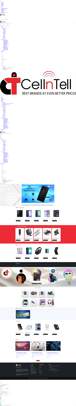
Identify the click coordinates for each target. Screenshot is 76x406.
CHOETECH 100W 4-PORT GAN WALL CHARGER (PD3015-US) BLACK (29, 238)
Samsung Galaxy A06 (36, 219)
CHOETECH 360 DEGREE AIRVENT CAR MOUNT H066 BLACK (55, 238)
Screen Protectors (5, 120)
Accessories (2, 117)
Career (2, 56)
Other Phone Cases (6, 41)
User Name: (1, 384)
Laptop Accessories (6, 43)
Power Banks (5, 44)
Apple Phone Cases (6, 40)
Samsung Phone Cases (6, 119)
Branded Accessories (4, 47)
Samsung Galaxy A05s (45, 219)
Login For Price (18, 334)
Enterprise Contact (4, 69)
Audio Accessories (5, 123)
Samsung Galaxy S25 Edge (19, 219)
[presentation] (60, 207)
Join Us (17, 317)
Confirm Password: (2, 393)
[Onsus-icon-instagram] (54, 371)
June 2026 (2, 3)
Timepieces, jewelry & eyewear (4, 12)
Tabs (2, 51)
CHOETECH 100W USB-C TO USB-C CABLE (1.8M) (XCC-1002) (37, 238)
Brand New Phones (4, 106)
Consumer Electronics (6, 125)
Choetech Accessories (6, 49)
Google (4, 108)
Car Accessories (5, 124)
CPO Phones (3, 36)
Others (4, 35)
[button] (36, 203)
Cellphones (2, 9)
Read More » (17, 356)
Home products (3, 11)
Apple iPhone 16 (54, 219)
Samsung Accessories (6, 48)
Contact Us (2, 98)
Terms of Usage (4, 68)
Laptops (3, 129)
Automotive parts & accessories (4, 8)
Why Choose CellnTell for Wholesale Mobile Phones (8, 67)
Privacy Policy (4, 66)
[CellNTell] (2, 15)
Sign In (1, 20)
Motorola (4, 30)
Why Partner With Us (4, 59)
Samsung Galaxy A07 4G (27, 219)
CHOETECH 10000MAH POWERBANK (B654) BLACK (20, 238)
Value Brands (5, 31)
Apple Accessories (5, 126)
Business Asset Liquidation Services (6, 104)
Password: (1, 385)
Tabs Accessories (5, 42)
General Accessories (4, 118)
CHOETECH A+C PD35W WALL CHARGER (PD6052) (28, 333)
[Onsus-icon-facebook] (52, 371)
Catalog (2, 176)
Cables (4, 45)
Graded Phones (4, 32)
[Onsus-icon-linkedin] (56, 371)
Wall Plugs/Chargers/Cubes (6, 122)
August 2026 (2, 2)
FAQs (3, 179)
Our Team (3, 173)
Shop (1, 97)
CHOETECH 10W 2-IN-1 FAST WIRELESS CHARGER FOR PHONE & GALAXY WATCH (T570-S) (47, 238)
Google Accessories (6, 127)
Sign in (6, 395)
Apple (4, 107)
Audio (1, 130)
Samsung (5, 29)
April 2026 (2, 4)
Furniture (2, 10)
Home (2, 53)
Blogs (2, 62)
